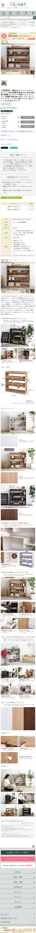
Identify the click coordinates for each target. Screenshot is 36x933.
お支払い (18, 872)
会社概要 (18, 907)
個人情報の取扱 (5, 922)
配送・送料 (18, 877)
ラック (29, 20)
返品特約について (6, 135)
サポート (18, 902)
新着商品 (3, 14)
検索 (34, 17)
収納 (25, 20)
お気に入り (18, 14)
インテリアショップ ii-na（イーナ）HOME (11, 20)
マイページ (26, 14)
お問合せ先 (18, 887)
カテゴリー (18, 892)
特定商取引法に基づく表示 (9, 918)
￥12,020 (31, 206)
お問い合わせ (5, 914)
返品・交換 (18, 882)
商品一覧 (10, 14)
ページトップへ (33, 846)
